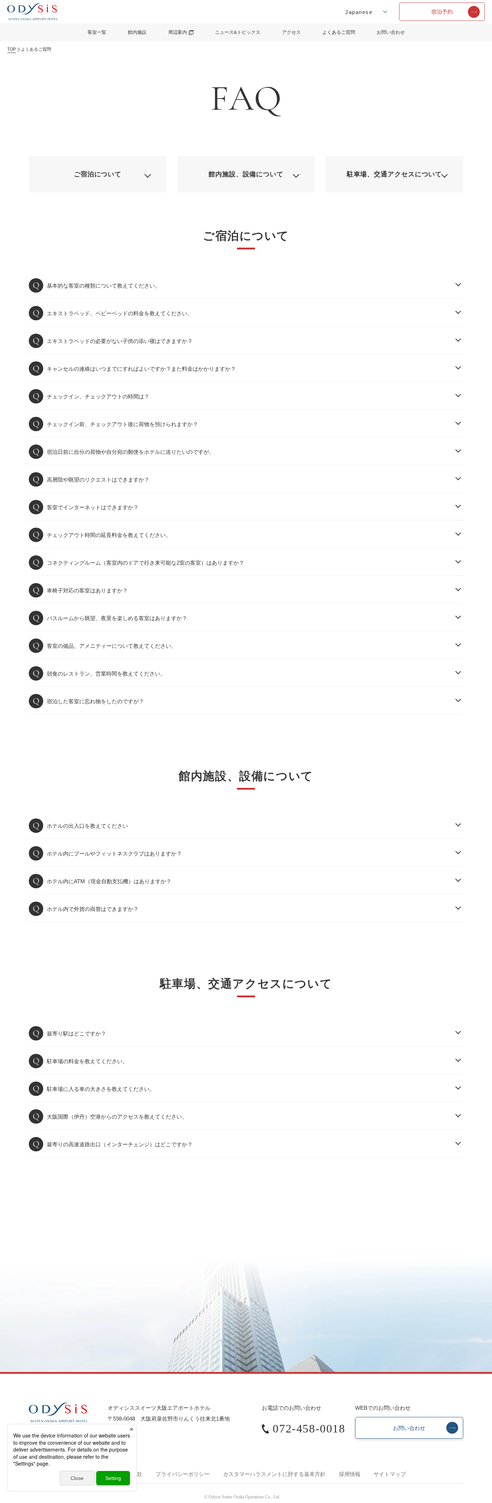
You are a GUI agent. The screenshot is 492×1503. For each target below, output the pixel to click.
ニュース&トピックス (237, 32)
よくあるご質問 (338, 32)
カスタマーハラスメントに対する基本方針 (274, 1474)
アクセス (291, 32)
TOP (11, 49)
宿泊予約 (442, 12)
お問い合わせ (391, 32)
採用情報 (350, 1474)
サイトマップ (390, 1474)
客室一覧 (97, 32)
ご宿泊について (97, 174)
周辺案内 (177, 32)
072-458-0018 (309, 1428)
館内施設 (137, 32)
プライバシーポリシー (183, 1474)
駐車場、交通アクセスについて (394, 174)
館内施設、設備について (246, 174)
